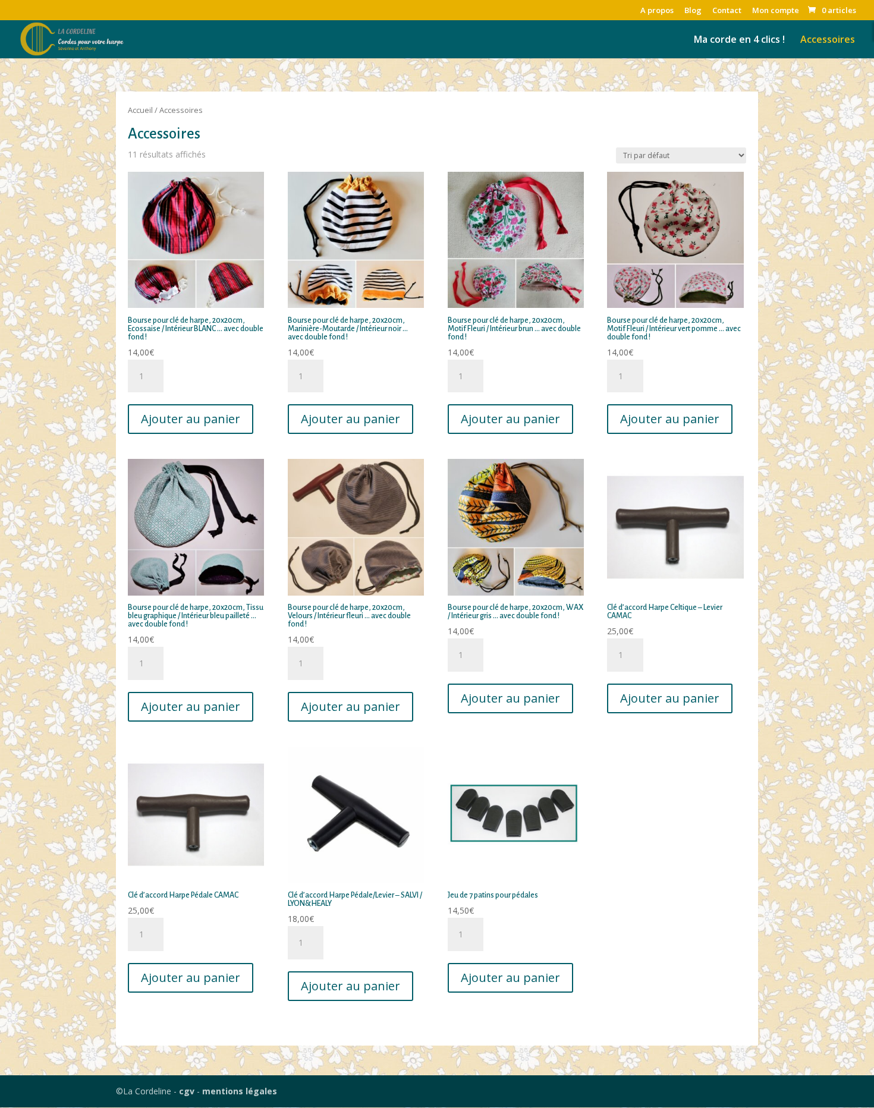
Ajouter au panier (190, 419)
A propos (657, 11)
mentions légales (239, 1091)
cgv (186, 1091)
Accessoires (827, 40)
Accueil (140, 110)
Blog (693, 11)
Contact (726, 11)
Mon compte (775, 11)
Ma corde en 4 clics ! (739, 40)
